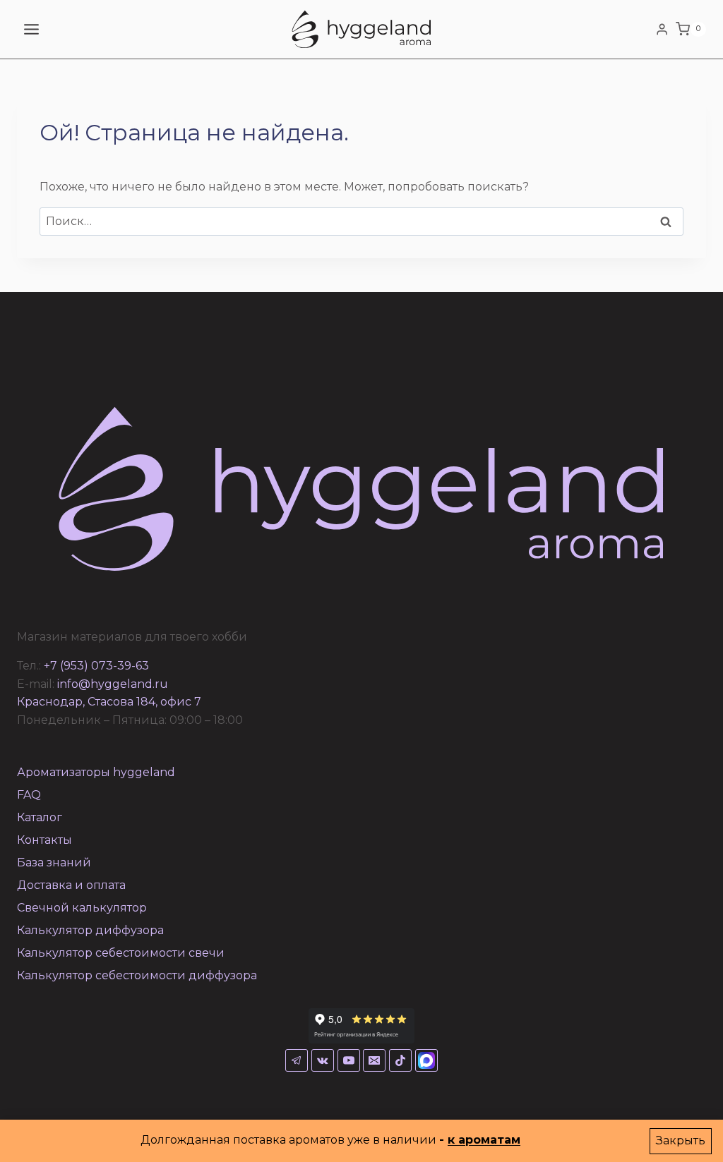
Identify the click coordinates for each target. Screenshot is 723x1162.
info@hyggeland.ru (112, 684)
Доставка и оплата (71, 885)
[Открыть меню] (32, 29)
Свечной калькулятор (82, 907)
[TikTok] (400, 1060)
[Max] (426, 1060)
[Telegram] (296, 1060)
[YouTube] (348, 1060)
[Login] (662, 29)
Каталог (39, 817)
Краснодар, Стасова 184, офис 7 (109, 701)
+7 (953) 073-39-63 (96, 665)
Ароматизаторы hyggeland (96, 772)
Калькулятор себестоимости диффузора (137, 975)
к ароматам (484, 1139)
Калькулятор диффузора (90, 930)
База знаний (54, 862)
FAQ (29, 794)
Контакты (44, 840)
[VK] (322, 1060)
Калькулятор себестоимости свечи (121, 953)
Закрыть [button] (680, 1140)
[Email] (374, 1060)
